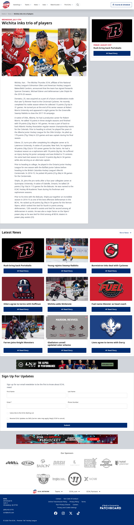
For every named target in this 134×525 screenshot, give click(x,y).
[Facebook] (56, 513)
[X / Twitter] (71, 513)
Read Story (112, 53)
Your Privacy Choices (63, 505)
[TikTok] (78, 513)
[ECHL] (6, 5)
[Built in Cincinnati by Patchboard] (110, 507)
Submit (67, 425)
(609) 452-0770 (8, 510)
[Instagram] (63, 513)
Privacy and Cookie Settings (67, 508)
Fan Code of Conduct (71, 499)
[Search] (77, 5)
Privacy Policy (74, 502)
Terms (83, 502)
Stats (44, 5)
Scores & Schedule (122, 5)
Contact (58, 499)
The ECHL (67, 5)
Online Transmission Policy (57, 502)
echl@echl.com (8, 513)
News (36, 5)
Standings (16, 5)
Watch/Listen (55, 5)
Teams (27, 5)
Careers (75, 505)
